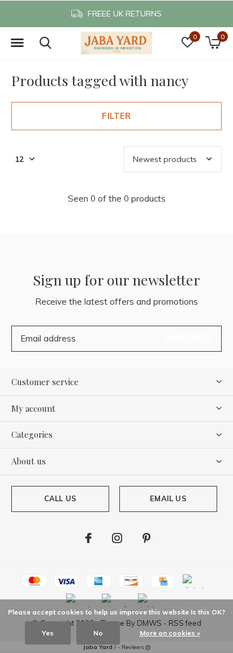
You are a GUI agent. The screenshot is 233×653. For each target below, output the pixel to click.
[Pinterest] (146, 538)
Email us (168, 498)
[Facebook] (88, 538)
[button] (17, 43)
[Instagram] (117, 538)
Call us (60, 498)
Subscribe (188, 338)
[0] (213, 42)
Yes (48, 633)
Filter (116, 115)
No (98, 633)
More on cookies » (170, 633)
